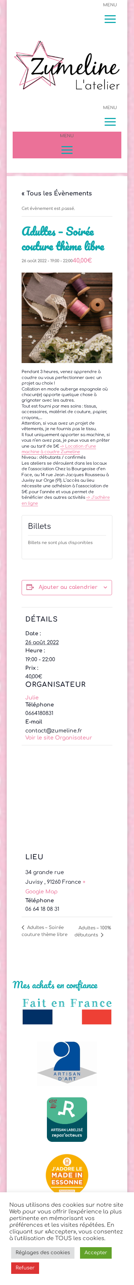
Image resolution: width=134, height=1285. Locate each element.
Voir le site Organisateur (58, 738)
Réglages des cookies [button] (43, 1252)
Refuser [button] (25, 1268)
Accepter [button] (95, 1252)
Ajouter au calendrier (68, 587)
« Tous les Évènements (57, 193)
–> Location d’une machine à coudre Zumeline (59, 449)
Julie (32, 698)
